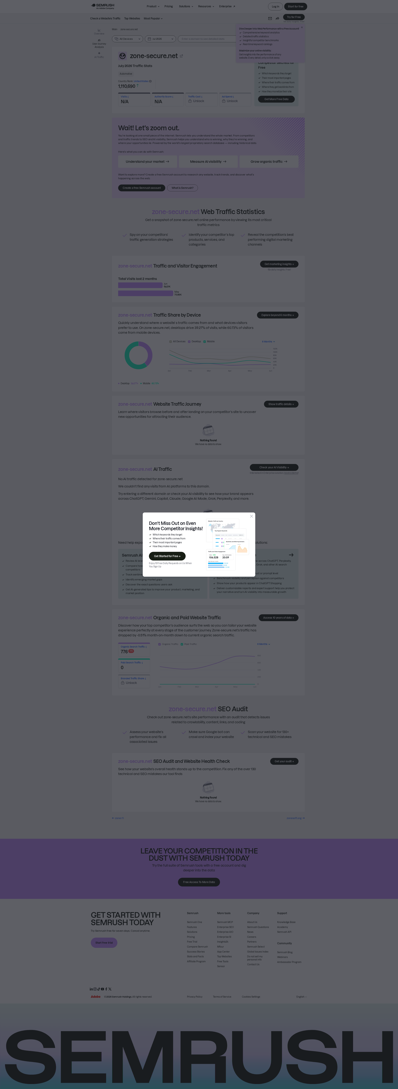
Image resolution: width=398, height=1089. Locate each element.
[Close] (251, 516)
